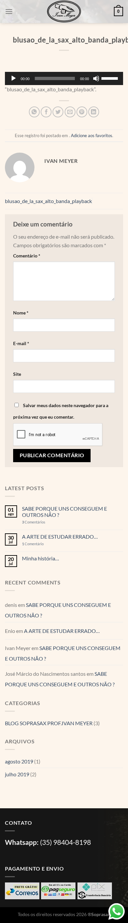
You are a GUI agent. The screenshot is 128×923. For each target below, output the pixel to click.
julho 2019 (17, 774)
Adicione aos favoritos (91, 135)
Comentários (33, 522)
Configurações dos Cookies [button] (37, 907)
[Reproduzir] (13, 78)
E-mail (21, 343)
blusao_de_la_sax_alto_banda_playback (48, 201)
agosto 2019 (19, 761)
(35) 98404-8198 (65, 842)
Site (17, 374)
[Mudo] (96, 78)
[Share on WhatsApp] (34, 111)
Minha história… (40, 558)
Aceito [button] (80, 907)
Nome (21, 312)
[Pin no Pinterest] (81, 111)
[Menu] (9, 11)
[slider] (110, 78)
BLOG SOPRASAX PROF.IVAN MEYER (49, 723)
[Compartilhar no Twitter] (58, 111)
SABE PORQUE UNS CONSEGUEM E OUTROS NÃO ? (64, 511)
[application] (64, 78)
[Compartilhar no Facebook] (46, 111)
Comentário (26, 255)
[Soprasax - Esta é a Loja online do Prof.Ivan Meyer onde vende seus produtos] (64, 11)
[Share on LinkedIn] (93, 111)
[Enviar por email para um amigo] (70, 111)
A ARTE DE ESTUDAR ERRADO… (60, 536)
